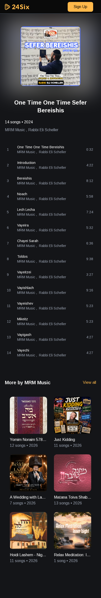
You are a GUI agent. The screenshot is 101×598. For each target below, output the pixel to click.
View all (89, 382)
